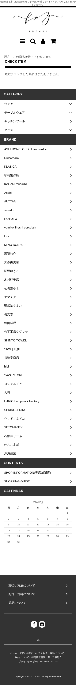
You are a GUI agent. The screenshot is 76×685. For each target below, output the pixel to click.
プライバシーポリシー (30, 661)
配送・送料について (53, 653)
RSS (46, 661)
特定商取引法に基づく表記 (45, 657)
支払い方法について (30, 653)
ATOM (54, 661)
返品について (22, 657)
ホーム (13, 653)
